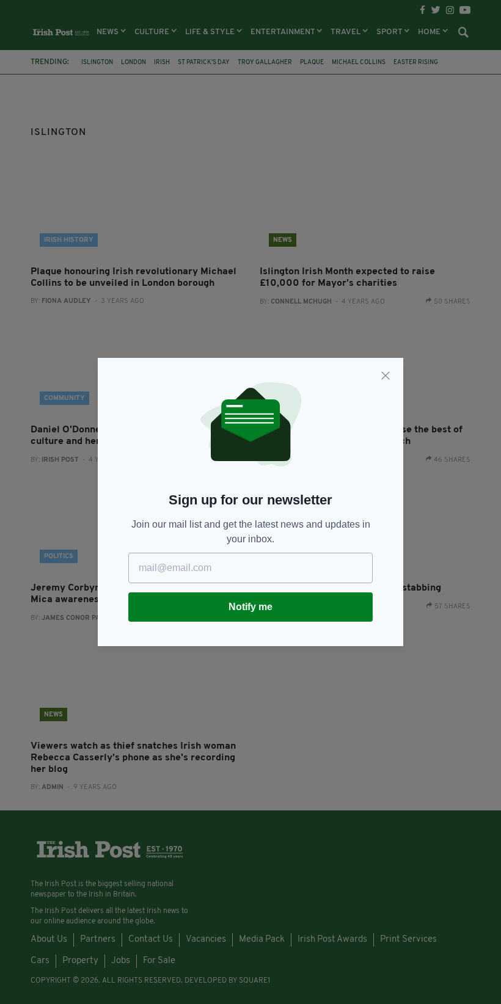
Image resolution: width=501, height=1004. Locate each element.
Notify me (250, 607)
